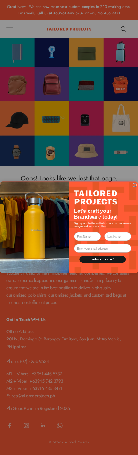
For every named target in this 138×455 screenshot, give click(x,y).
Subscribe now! (102, 259)
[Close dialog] (134, 185)
